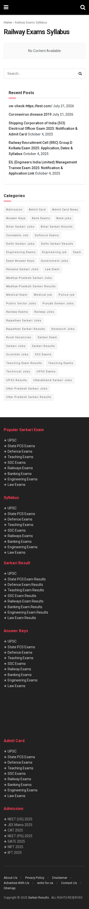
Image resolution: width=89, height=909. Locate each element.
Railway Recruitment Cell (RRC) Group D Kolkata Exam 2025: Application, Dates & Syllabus (41, 148)
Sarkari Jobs (15, 346)
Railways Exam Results (26, 601)
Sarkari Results (43, 346)
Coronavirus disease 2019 (30, 114)
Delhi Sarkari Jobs (20, 243)
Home (8, 22)
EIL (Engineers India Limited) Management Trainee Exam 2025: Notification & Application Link (43, 167)
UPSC (12, 440)
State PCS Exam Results (27, 579)
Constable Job (17, 235)
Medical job (43, 294)
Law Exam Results (22, 618)
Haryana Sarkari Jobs (22, 269)
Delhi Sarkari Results (57, 243)
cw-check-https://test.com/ (30, 106)
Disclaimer (59, 878)
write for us (45, 883)
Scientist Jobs (17, 354)
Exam (77, 252)
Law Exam (52, 269)
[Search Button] (82, 7)
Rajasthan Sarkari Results (25, 329)
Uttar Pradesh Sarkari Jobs (26, 388)
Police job (67, 294)
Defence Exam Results (25, 585)
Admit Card (37, 209)
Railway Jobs (44, 311)
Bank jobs (63, 218)
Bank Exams (41, 218)
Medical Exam (16, 294)
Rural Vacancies (18, 337)
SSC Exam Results (22, 596)
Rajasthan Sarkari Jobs (23, 320)
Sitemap (10, 888)
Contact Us (69, 883)
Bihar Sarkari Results (57, 226)
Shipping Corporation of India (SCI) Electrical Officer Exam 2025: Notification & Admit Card (43, 128)
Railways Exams (20, 468)
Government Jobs (54, 260)
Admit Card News (65, 209)
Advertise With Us (16, 883)
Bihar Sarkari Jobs (20, 226)
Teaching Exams (60, 363)
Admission (14, 209)
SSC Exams (43, 354)
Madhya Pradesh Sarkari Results (31, 286)
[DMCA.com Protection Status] (41, 714)
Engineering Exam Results (28, 612)
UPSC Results (16, 380)
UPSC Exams (46, 371)
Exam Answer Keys (20, 260)
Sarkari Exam (47, 337)
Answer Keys (15, 218)
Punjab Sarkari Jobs (58, 303)
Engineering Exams (21, 252)
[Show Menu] (6, 7)
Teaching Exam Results (24, 363)
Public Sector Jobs (21, 303)
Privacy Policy (34, 878)
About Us (10, 878)
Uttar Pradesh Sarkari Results (28, 397)
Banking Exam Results (25, 607)
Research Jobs (63, 329)
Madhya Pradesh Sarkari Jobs (29, 278)
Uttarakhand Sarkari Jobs (52, 380)
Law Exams (16, 485)
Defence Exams (47, 235)
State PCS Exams (21, 446)
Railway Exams (17, 311)
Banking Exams (20, 474)
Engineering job (54, 252)
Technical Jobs (18, 371)
